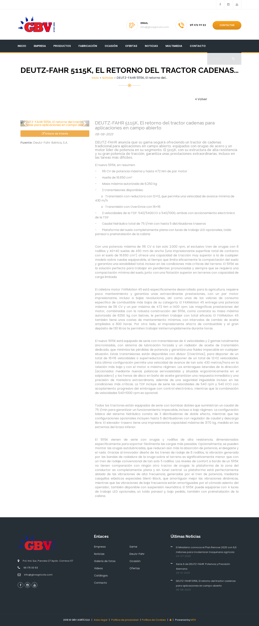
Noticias (151, 46)
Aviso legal (100, 620)
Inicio (22, 46)
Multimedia (174, 46)
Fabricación (87, 46)
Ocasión (111, 46)
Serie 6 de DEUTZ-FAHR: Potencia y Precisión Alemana (203, 566)
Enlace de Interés (56, 133)
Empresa (40, 46)
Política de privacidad (124, 620)
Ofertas (131, 46)
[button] (25, 123)
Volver (202, 99)
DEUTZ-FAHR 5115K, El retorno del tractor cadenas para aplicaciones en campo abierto (206, 583)
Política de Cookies (154, 620)
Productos (62, 46)
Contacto (198, 46)
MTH (193, 620)
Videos (98, 568)
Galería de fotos (104, 561)
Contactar (227, 25)
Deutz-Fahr (137, 554)
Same (133, 547)
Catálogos (101, 575)
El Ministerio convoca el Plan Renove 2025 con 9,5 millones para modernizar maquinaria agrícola (206, 550)
